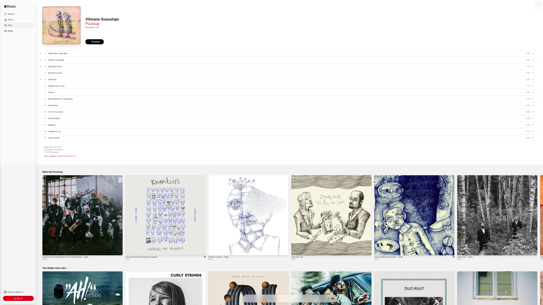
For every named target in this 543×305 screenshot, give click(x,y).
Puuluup (92, 23)
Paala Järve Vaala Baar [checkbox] (57, 53)
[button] (18, 14)
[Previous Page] (40, 215)
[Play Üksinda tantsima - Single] (212, 252)
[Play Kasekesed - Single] (461, 252)
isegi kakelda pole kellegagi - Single (390, 176)
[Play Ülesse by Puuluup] (45, 92)
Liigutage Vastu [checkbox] (55, 66)
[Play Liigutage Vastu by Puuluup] (45, 66)
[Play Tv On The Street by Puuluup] (45, 112)
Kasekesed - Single (465, 176)
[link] (55, 268)
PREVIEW (527, 53)
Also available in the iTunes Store (58, 156)
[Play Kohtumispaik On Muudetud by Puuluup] (45, 99)
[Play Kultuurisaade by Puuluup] (45, 118)
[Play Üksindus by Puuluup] (45, 79)
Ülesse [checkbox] (51, 92)
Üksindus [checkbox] (52, 79)
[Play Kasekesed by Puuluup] (45, 105)
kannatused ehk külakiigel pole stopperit (143, 176)
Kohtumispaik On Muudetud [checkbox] (60, 99)
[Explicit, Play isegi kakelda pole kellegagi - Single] (378, 252)
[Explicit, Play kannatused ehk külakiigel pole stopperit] (129, 252)
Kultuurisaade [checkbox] (54, 118)
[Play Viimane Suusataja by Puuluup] (45, 60)
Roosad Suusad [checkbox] (55, 73)
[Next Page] (540, 215)
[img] (10, 6)
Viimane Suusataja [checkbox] (56, 60)
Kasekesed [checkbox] (53, 105)
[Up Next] (328, 298)
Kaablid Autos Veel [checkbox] (56, 86)
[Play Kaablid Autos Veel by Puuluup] (45, 86)
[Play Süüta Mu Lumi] (295, 252)
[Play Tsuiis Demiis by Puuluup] (45, 138)
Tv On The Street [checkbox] (55, 112)
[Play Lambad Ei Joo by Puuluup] (45, 131)
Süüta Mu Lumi (297, 176)
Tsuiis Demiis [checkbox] (53, 138)
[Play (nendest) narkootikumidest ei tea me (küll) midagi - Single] (46, 252)
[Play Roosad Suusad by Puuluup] (45, 73)
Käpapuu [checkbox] (52, 125)
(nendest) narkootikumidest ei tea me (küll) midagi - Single (68, 176)
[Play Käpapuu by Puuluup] (45, 125)
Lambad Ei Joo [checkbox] (54, 131)
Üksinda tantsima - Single (219, 176)
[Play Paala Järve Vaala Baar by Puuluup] (45, 53)
